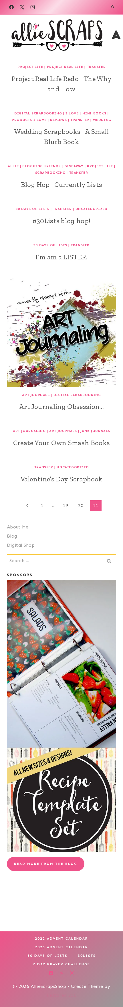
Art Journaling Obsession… (61, 406)
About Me (18, 527)
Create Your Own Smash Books (61, 443)
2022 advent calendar (61, 939)
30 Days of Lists (47, 956)
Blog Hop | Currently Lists (61, 184)
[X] (22, 7)
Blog (12, 536)
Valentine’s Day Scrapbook (62, 479)
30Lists (87, 956)
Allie (13, 166)
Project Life (30, 67)
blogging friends (41, 166)
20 (81, 505)
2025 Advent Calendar (61, 947)
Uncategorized (92, 209)
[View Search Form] (112, 7)
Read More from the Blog (45, 864)
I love (72, 113)
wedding (102, 120)
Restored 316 (61, 995)
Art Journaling (29, 431)
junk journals (95, 431)
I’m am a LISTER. (61, 257)
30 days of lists (32, 209)
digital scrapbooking (38, 113)
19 (65, 505)
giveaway (74, 166)
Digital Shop (21, 545)
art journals (35, 395)
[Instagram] (32, 7)
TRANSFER (96, 67)
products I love (29, 120)
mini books (94, 113)
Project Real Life (65, 67)
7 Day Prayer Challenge (61, 964)
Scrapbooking (50, 173)
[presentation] (61, 332)
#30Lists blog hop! (62, 221)
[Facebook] (11, 7)
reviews (58, 120)
